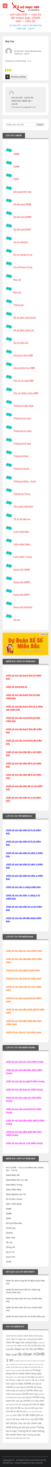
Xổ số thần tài (20, 343)
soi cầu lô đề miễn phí (26, 1415)
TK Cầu (9, 1242)
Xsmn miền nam (13, 1189)
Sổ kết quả (11, 1228)
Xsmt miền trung (14, 1185)
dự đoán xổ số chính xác (17, 1364)
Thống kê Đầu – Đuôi (24, 481)
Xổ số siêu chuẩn (14, 1199)
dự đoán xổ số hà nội (33, 1364)
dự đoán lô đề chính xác (22, 1361)
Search (40, 125)
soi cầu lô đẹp (36, 1404)
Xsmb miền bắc (13, 1175)
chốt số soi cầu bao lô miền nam (23, 978)
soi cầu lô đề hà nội (16, 1411)
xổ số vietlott (20, 242)
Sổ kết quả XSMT (22, 229)
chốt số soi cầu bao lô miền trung (24, 1089)
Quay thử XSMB (21, 569)
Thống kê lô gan (22, 418)
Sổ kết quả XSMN (22, 217)
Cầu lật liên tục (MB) (24, 368)
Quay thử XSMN (21, 582)
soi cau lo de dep (26, 1377)
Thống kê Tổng (21, 494)
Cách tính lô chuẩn (14, 1336)
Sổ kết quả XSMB (22, 204)
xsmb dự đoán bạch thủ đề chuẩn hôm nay (25, 1316)
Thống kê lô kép (22, 443)
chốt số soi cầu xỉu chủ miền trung (24, 1061)
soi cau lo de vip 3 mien (33, 1380)
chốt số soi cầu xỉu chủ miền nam (24, 951)
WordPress (8, 1463)
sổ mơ (8, 1262)
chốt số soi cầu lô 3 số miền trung (24, 1143)
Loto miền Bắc (21, 531)
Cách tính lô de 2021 (33, 1335)
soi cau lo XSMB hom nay (24, 1394)
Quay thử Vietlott (22, 607)
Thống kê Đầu (20, 456)
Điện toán (11, 1238)
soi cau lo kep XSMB (18, 1383)
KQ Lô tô (10, 1252)
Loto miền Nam (21, 544)
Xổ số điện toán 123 (23, 330)
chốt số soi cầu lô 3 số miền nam (23, 1032)
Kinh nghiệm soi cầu (16, 1194)
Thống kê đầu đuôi (23, 405)
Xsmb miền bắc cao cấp (17, 1180)
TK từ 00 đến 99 (21, 519)
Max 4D (17, 292)
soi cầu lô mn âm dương (17, 1404)
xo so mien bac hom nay (20, 1438)
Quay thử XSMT (21, 594)
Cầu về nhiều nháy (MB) (25, 393)
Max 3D (17, 280)
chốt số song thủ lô (16, 687)
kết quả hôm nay (22, 191)
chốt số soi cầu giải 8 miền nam (23, 970)
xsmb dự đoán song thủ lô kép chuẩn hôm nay (25, 1282)
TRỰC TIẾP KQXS (14, 1204)
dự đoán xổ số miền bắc (31, 1367)
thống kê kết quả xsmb (24, 1427)
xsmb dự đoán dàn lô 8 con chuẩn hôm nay (24, 1299)
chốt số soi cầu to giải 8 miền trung (25, 1081)
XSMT (16, 179)
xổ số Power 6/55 (22, 267)
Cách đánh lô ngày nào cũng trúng (21, 1339)
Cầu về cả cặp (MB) (23, 380)
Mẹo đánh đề (26, 1370)
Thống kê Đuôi (21, 468)
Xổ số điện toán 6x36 (24, 317)
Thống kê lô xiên (22, 431)
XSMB (16, 154)
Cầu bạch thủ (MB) (23, 355)
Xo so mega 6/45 (22, 254)
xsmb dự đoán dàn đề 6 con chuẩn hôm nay (24, 1308)
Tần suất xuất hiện (23, 506)
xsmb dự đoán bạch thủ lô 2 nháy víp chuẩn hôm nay (23, 1291)
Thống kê (18, 305)
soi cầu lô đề (13, 1407)
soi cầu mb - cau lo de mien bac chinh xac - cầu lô (22, 100)
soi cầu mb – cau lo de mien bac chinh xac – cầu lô (25, 17)
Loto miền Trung (22, 557)
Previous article (18, 77)
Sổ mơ (16, 620)
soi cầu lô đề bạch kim (32, 1408)
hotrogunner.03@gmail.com (23, 107)
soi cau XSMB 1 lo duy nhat (30, 1400)
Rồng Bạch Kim (11, 1377)
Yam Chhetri (37, 1463)
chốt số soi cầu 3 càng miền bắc (23, 887)
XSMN (16, 166)
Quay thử (10, 1257)
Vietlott (9, 1233)
